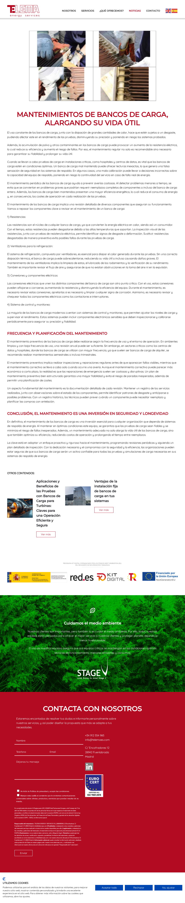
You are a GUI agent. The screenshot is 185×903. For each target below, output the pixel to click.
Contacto (153, 10)
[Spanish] (175, 10)
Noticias (135, 10)
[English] (168, 10)
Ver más (46, 534)
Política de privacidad (39, 791)
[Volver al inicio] (23, 11)
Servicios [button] (87, 10)
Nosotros (69, 10)
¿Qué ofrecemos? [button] (112, 10)
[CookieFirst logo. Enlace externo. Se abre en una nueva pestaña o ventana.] (4, 879)
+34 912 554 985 (94, 735)
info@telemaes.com (97, 739)
